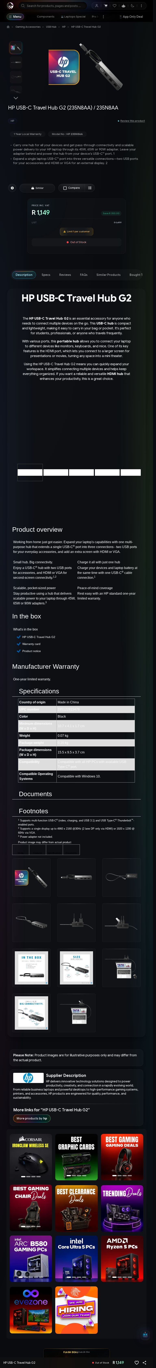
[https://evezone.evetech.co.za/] (31, 1311)
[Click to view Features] (37, 850)
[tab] (24, 275)
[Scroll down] (16, 98)
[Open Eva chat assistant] (145, 1335)
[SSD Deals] (75, 1158)
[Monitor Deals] (31, 1208)
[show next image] (136, 425)
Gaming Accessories (27, 26)
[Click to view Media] (20, 850)
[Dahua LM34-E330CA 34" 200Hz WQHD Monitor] (31, 1158)
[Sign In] (96, 5)
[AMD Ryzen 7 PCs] (122, 1259)
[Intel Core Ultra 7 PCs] (75, 1259)
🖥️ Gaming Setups (132, 17)
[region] (31, 1158)
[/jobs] (76, 1311)
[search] (53, 5)
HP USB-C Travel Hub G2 (86, 26)
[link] (46, 16)
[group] (61, 121)
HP (64, 26)
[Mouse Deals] (122, 1158)
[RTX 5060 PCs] (31, 1259)
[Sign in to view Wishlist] (114, 5)
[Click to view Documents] (71, 850)
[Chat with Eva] (123, 5)
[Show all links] (103, 16)
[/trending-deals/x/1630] (122, 1209)
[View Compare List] (90, 188)
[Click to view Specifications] (54, 850)
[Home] (8, 26)
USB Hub (51, 26)
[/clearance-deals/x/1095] (76, 1209)
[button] (138, 489)
